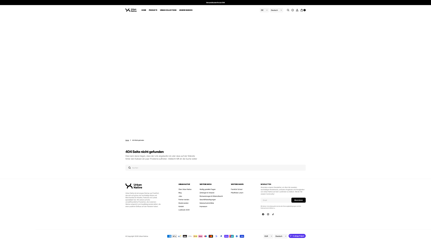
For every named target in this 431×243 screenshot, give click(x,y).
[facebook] (263, 214)
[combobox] (215, 168)
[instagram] (268, 214)
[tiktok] (273, 214)
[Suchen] (288, 10)
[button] (292, 10)
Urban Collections (168, 10)
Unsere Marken (185, 10)
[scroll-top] (427, 239)
